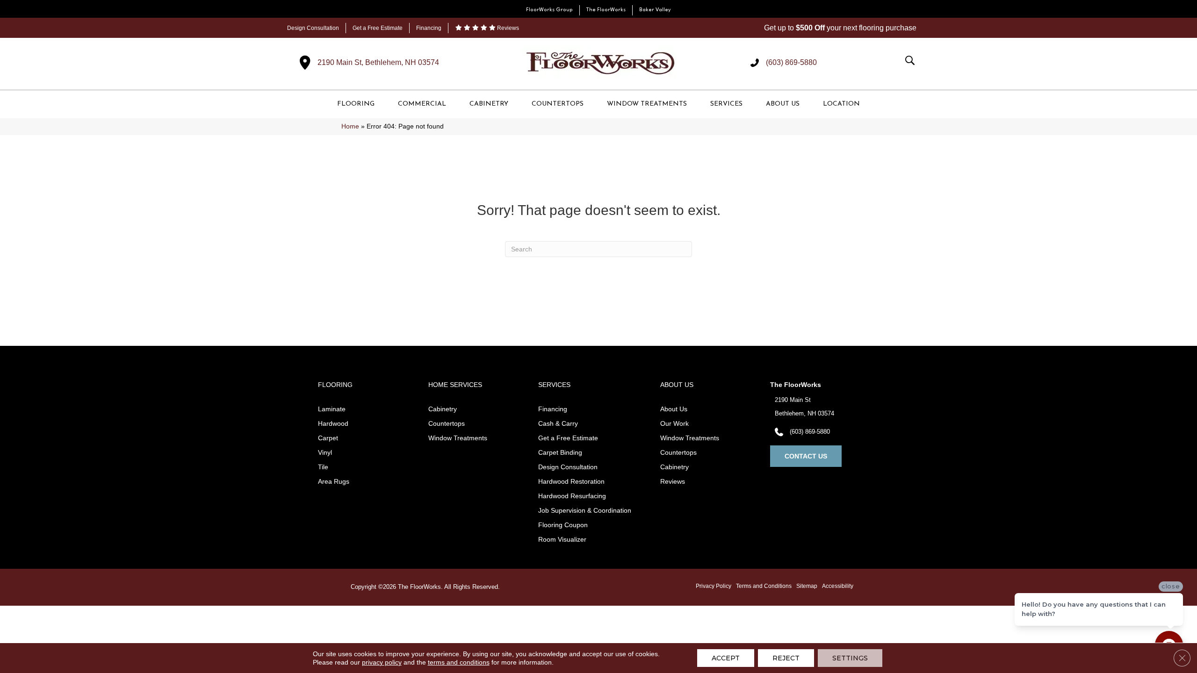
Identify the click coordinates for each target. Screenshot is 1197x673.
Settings (850, 658)
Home (350, 126)
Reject (786, 658)
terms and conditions (459, 662)
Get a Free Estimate (378, 28)
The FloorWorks (606, 10)
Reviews (507, 28)
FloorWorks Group (549, 10)
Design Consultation (313, 28)
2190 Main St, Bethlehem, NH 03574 (378, 62)
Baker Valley (655, 10)
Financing (428, 28)
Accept (726, 658)
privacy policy (382, 662)
